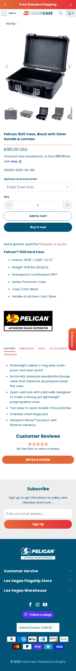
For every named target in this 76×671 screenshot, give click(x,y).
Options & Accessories (20, 179)
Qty (6, 197)
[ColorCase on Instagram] (38, 605)
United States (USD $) (35, 627)
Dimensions (26, 348)
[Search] (61, 13)
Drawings (10, 354)
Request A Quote (53, 244)
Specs (42, 348)
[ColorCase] (38, 13)
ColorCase (28, 662)
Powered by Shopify (51, 662)
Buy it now (38, 227)
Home (10, 23)
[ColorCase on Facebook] (31, 605)
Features (9, 348)
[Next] (70, 4)
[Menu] (2, 13)
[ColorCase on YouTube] (45, 605)
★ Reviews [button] (72, 339)
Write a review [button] (38, 459)
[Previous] (5, 4)
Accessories (58, 348)
